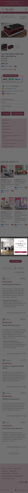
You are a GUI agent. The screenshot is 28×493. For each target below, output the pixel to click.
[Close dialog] (26, 239)
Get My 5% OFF (20, 252)
